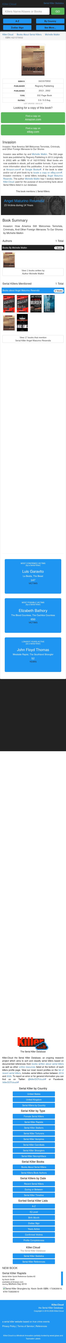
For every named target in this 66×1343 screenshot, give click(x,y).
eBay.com (33, 130)
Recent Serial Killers (34, 1183)
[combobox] (26, 11)
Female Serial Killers (34, 1116)
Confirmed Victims (34, 1234)
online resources (27, 1066)
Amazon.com (33, 118)
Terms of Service (25, 1326)
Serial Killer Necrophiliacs (33, 1156)
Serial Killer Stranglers (34, 1150)
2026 (9, 1076)
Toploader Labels (33, 1338)
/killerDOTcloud (9, 1082)
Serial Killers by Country (33, 1105)
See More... (50, 27)
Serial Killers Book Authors (34, 1172)
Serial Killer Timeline (34, 1195)
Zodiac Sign (17, 27)
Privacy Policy (9, 1326)
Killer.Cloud (9, 4)
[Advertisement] (33, 455)
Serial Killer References (33, 1261)
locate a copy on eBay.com (46, 172)
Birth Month (33, 1217)
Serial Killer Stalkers (33, 1127)
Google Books (32, 169)
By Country (50, 21)
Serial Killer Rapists (33, 1122)
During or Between (34, 1189)
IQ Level (34, 1211)
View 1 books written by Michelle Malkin (33, 272)
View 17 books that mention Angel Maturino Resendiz (33, 339)
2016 (61, 1073)
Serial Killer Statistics (34, 1255)
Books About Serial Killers (29, 34)
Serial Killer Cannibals (33, 1144)
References (41, 1326)
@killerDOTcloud (36, 1079)
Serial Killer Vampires (33, 1139)
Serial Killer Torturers (34, 1133)
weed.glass (54, 1335)
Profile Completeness (33, 1240)
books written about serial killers (48, 1063)
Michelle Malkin (52, 34)
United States (33, 1093)
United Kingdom (34, 1099)
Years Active (34, 1228)
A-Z (17, 21)
